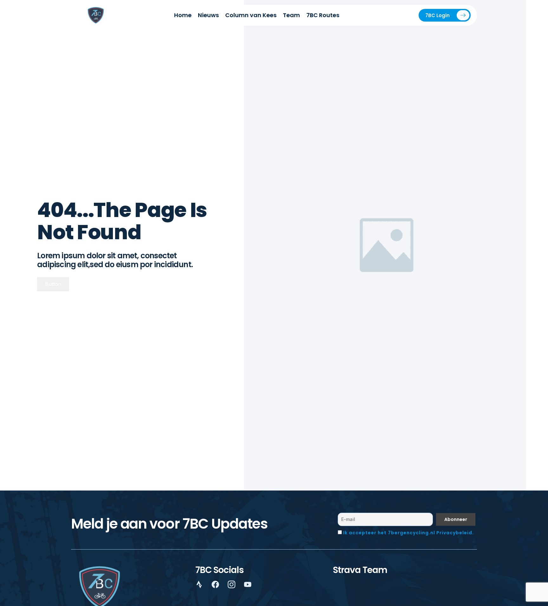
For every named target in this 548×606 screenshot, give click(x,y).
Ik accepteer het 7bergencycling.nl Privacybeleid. (408, 533)
